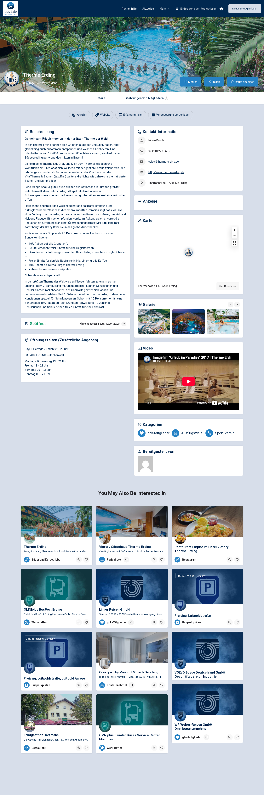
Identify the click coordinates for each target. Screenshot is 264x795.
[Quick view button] (79, 560)
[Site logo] (11, 8)
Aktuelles (148, 8)
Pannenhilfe (129, 8)
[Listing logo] (11, 79)
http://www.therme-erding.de (166, 172)
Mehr (163, 8)
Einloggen (186, 8)
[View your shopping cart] (221, 9)
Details (100, 98)
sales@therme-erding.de (163, 161)
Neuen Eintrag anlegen (244, 8)
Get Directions (227, 286)
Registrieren (208, 8)
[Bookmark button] (86, 560)
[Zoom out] (234, 235)
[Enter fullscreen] (234, 243)
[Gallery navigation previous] (231, 304)
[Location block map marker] (189, 252)
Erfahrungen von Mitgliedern (145, 98)
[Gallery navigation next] (237, 304)
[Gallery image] (154, 321)
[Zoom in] (234, 230)
